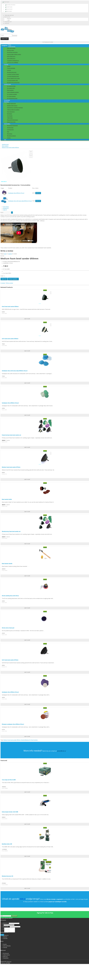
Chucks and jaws (11, 68)
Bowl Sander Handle (7, 563)
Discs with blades (11, 48)
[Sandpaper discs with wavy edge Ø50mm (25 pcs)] (4, 204)
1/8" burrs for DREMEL (12, 62)
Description (6, 206)
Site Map (5, 938)
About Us (5, 923)
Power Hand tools (11, 103)
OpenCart (9, 961)
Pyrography (7, 100)
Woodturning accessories (13, 82)
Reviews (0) (6, 208)
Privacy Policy (6, 929)
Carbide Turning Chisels (13, 74)
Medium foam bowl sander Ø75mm (11, 467)
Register (9, 18)
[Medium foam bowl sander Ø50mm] (17, 182)
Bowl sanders (10, 90)
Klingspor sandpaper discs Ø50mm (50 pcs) (13, 724)
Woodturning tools (11, 72)
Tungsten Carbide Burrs (13, 60)
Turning (6, 64)
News (9, 45)
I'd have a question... (13, 279)
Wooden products (11, 135)
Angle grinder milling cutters (14, 54)
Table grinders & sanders (13, 109)
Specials (5, 947)
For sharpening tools (12, 98)
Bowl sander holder (7, 499)
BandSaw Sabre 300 (7, 844)
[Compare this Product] (3, 255)
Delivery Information (8, 924)
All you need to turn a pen (13, 78)
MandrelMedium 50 (26, 740)
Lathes (8, 66)
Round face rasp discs (12, 52)
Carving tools (10, 129)
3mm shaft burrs (11, 58)
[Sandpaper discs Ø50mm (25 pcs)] (4, 196)
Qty (1, 275)
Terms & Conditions (8, 927)
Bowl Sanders (34, 740)
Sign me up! (14, 915)
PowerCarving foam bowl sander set (11, 435)
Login (8, 20)
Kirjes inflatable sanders (13, 92)
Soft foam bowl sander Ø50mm (10, 338)
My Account (6, 953)
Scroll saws (9, 116)
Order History (6, 955)
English (10, 11)
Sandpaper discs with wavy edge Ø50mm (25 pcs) (20, 201)
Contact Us (5, 935)
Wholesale (5, 926)
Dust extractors (11, 111)
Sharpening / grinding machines (15, 107)
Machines (6, 101)
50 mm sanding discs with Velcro (10, 595)
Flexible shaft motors (12, 105)
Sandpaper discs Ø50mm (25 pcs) (16, 193)
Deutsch (10, 9)
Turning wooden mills (12, 80)
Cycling (8, 138)
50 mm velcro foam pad (8, 628)
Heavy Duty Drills (11, 122)
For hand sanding (11, 96)
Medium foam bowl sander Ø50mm (10, 147)
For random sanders (12, 94)
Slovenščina (13, 4)
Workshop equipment (12, 125)
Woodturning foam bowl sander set (11, 531)
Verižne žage (10, 127)
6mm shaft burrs (11, 56)
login (5, 254)
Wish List (5, 956)
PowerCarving (11, 46)
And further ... (7, 124)
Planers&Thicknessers (12, 120)
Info (5, 139)
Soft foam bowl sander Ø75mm (10, 660)
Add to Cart (38, 193)
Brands (5, 944)
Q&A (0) (5, 210)
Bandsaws (9, 113)
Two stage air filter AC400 (9, 779)
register (10, 254)
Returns (5, 936)
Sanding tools (7, 84)
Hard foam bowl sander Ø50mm (10, 306)
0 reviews (3, 283)
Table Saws (10, 118)
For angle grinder (11, 86)
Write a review (9, 283)
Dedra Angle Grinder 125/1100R (10, 812)
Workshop (9, 133)
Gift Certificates (7, 945)
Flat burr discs (10, 50)
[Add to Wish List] (1, 255)
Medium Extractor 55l (7, 876)
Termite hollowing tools (13, 76)
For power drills (11, 88)
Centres (9, 70)
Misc (8, 131)
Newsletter (6, 958)
